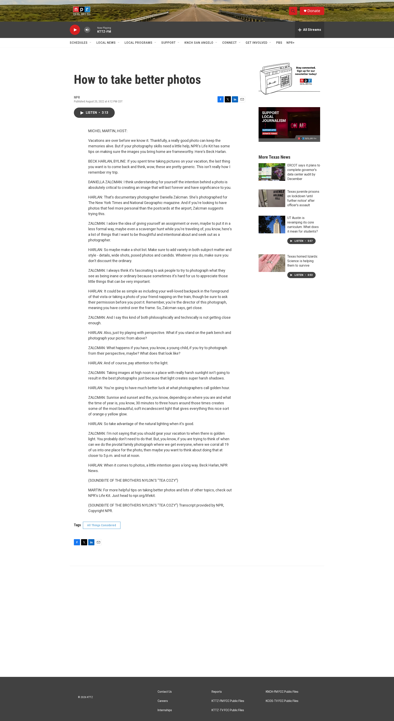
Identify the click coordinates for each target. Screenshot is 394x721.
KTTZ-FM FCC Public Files (228, 701)
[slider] (93, 30)
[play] (75, 30)
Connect (229, 42)
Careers (163, 701)
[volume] (87, 29)
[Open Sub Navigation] (90, 42)
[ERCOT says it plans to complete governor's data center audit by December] (272, 172)
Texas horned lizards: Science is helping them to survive (302, 260)
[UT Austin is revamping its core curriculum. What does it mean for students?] (272, 224)
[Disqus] (197, 621)
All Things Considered (101, 525)
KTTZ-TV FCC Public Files (228, 710)
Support (168, 42)
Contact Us (165, 691)
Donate (313, 11)
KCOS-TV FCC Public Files (282, 701)
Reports (217, 691)
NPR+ (290, 42)
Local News (106, 42)
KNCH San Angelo (198, 42)
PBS (279, 42)
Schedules (79, 42)
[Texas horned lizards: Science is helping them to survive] (272, 263)
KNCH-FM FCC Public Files (282, 691)
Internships (165, 710)
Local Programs (138, 42)
